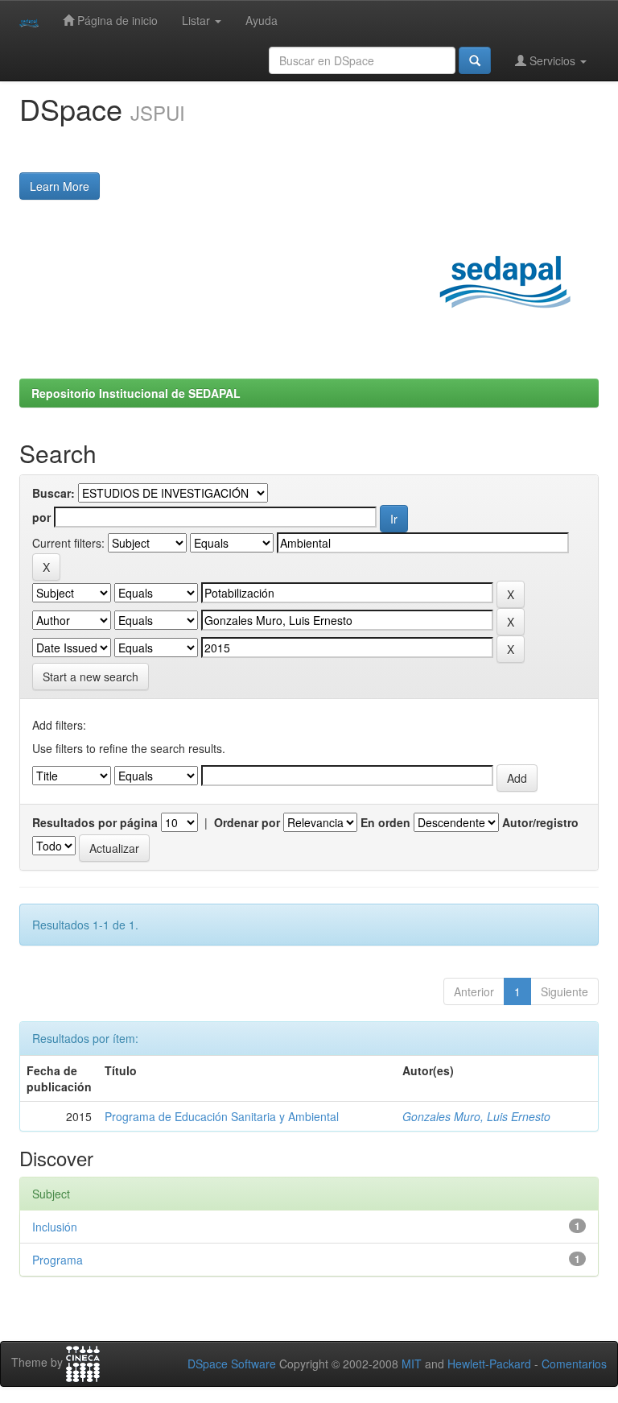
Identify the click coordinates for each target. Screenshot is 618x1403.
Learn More (59, 186)
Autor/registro (540, 822)
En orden (385, 822)
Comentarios (574, 1363)
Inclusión (54, 1227)
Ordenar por (247, 822)
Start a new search (90, 676)
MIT (412, 1363)
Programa (57, 1260)
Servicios (552, 60)
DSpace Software (231, 1363)
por (41, 517)
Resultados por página (95, 822)
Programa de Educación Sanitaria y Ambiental (222, 1116)
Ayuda (261, 20)
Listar (197, 20)
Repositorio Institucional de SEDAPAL (136, 393)
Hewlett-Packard (489, 1363)
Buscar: (53, 493)
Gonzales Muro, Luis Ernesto (476, 1116)
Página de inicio (116, 20)
